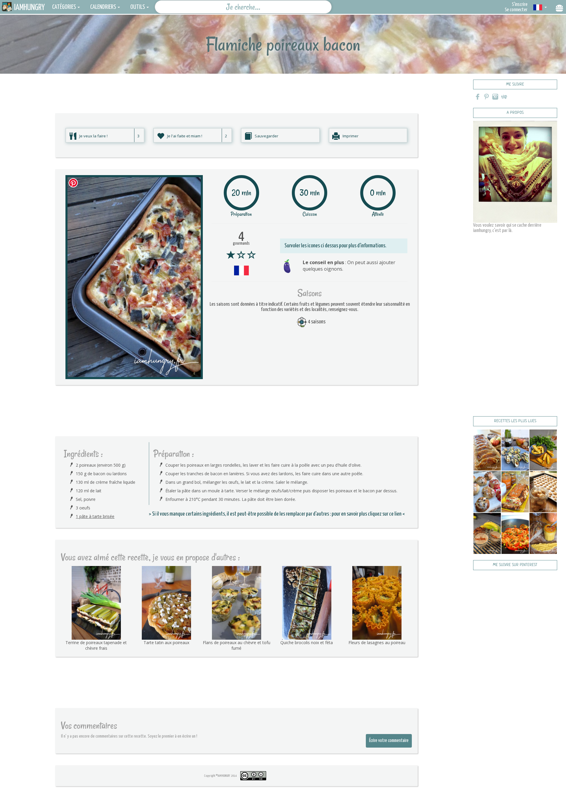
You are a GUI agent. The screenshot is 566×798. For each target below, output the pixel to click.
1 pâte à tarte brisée (95, 516)
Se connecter (516, 9)
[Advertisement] (236, 87)
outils (137, 7)
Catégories (64, 7)
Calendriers (103, 7)
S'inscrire (519, 4)
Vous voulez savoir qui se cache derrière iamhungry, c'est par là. (507, 228)
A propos (515, 113)
